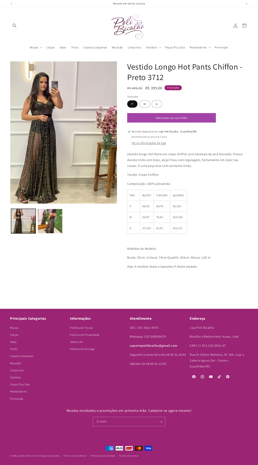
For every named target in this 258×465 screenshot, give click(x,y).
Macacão (15, 363)
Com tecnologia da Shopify (45, 455)
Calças (14, 334)
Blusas (14, 327)
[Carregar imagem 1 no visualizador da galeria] (23, 221)
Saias (13, 342)
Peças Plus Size (20, 384)
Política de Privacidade (85, 334)
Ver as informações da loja (149, 143)
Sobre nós (76, 342)
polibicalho (24, 455)
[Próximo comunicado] (246, 4)
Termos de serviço (128, 455)
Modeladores (18, 391)
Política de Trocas (81, 327)
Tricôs (14, 349)
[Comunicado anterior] (11, 4)
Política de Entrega (82, 349)
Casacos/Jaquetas (22, 356)
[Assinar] (160, 422)
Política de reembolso (75, 455)
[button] (14, 25)
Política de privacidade (103, 455)
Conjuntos (17, 370)
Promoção (17, 398)
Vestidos (15, 377)
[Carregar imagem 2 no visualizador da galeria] (50, 221)
